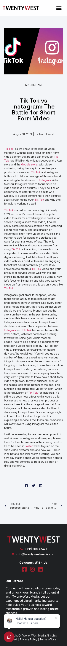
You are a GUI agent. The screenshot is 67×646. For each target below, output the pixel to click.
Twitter (28, 446)
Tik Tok (9, 148)
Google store (29, 164)
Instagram (45, 180)
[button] (59, 8)
